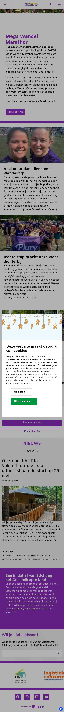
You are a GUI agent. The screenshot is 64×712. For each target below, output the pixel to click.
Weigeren (19, 391)
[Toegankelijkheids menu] (61, 709)
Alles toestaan (22, 401)
